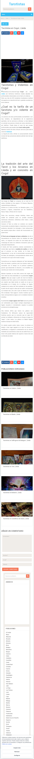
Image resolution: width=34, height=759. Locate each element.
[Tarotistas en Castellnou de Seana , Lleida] (17, 509)
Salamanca (9, 715)
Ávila (7, 645)
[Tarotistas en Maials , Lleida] (17, 405)
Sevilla (8, 722)
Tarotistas (17, 4)
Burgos (8, 651)
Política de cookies (7, 744)
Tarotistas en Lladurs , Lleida (12, 388)
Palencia (8, 711)
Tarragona (8, 726)
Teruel (7, 728)
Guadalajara (9, 675)
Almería (8, 641)
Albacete (8, 637)
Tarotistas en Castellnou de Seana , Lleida (16, 518)
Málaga (8, 701)
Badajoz (8, 647)
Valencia (8, 733)
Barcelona (8, 649)
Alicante (8, 639)
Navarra (8, 707)
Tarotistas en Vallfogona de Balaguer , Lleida (16, 440)
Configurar (17, 755)
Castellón (8, 660)
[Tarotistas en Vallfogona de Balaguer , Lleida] (17, 431)
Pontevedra (9, 713)
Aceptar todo (17, 747)
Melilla (8, 703)
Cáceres (8, 654)
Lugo (7, 696)
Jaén (7, 686)
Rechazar (17, 751)
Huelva (8, 679)
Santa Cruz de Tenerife (12, 718)
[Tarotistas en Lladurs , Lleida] (17, 379)
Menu (3, 14)
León (7, 692)
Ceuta (7, 662)
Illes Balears (9, 683)
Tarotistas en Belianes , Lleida (12, 492)
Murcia (8, 705)
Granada (8, 673)
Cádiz (7, 656)
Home (2, 18)
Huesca (8, 681)
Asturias (8, 643)
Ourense (8, 709)
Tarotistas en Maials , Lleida (11, 414)
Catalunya (9, 131)
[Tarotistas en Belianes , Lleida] (17, 483)
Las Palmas (9, 690)
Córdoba (8, 666)
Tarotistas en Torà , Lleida (11, 466)
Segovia (8, 720)
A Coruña (8, 632)
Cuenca (8, 669)
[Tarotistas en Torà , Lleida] (17, 457)
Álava (7, 634)
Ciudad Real (9, 664)
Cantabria (8, 658)
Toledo (8, 730)
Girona (7, 671)
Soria (7, 724)
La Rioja (8, 688)
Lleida (7, 18)
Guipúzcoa (9, 677)
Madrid (8, 698)
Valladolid (8, 735)
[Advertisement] (17, 48)
